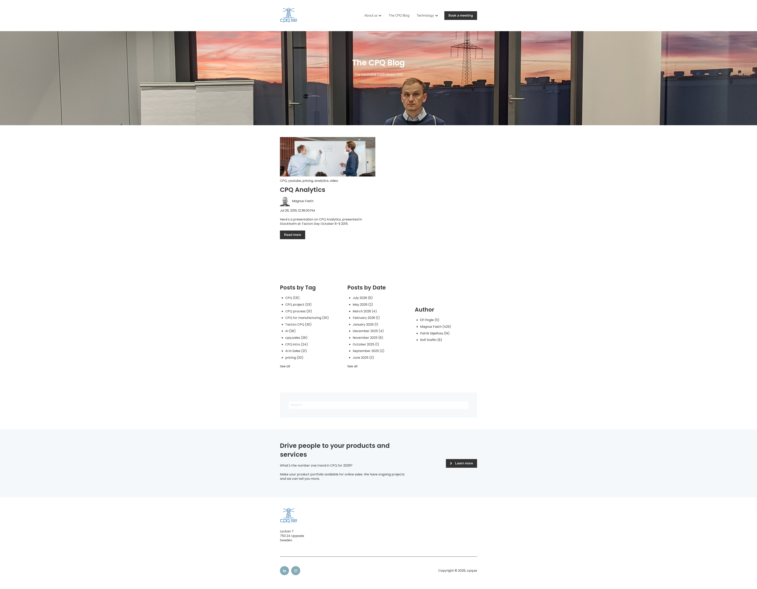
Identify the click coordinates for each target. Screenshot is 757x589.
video (334, 180)
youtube (294, 180)
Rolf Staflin (431, 340)
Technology (425, 15)
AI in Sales (296, 351)
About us (371, 15)
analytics (321, 180)
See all (285, 366)
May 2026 (363, 304)
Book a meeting (460, 15)
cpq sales (296, 337)
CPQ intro (296, 344)
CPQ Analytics (302, 189)
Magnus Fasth (302, 201)
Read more (292, 235)
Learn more (464, 463)
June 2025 (363, 357)
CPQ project (298, 304)
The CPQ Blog (399, 15)
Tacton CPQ (298, 324)
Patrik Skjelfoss (435, 333)
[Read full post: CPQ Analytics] (327, 156)
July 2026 (363, 298)
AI (290, 331)
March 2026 (365, 311)
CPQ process (298, 311)
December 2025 (368, 331)
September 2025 (368, 351)
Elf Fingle (429, 320)
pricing (307, 180)
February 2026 (366, 318)
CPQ (283, 180)
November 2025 (368, 337)
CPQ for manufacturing (307, 318)
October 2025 (366, 344)
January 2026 (365, 324)
